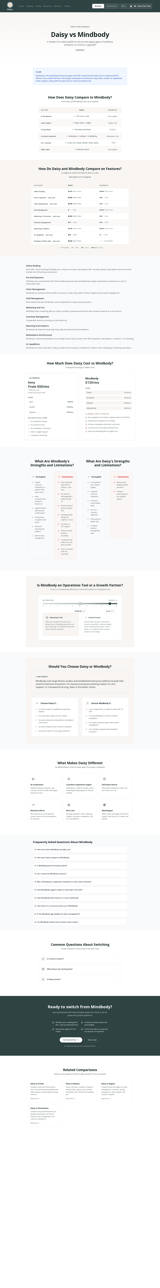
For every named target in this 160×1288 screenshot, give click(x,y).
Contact (67, 6)
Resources (47, 6)
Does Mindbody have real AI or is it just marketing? (58, 898)
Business (98, 6)
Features (29, 6)
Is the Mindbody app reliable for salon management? (58, 914)
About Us (58, 6)
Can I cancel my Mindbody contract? (51, 873)
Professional (111, 6)
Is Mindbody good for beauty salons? (52, 865)
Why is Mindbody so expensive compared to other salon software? (64, 882)
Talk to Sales (92, 1040)
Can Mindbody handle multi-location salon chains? (57, 922)
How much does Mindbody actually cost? (54, 849)
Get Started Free (69, 1040)
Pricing (38, 6)
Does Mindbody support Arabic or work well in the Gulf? (59, 890)
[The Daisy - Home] (10, 6)
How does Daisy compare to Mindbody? (53, 857)
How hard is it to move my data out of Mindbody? (57, 906)
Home (21, 6)
